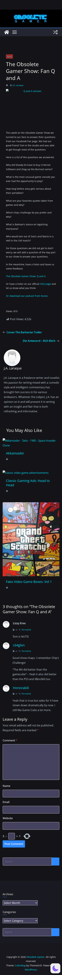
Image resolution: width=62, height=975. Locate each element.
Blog (9, 56)
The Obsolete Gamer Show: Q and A (26, 276)
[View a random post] (55, 32)
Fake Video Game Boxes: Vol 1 (29, 581)
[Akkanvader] (31, 440)
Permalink (26, 629)
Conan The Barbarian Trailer (24, 332)
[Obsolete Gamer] (7, 32)
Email (6, 802)
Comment (10, 740)
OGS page (45, 283)
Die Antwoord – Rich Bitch (39, 341)
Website (8, 818)
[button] (55, 968)
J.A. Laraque (18, 85)
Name (6, 786)
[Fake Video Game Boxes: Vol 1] (31, 504)
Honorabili (21, 688)
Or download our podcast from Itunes (27, 295)
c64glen (19, 645)
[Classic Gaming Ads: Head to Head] (26, 473)
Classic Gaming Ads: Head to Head (28, 482)
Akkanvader (15, 453)
